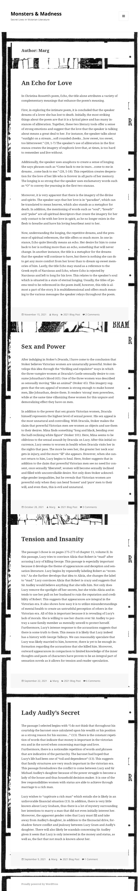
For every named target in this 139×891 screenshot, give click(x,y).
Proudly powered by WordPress (39, 884)
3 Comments (90, 507)
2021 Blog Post (71, 314)
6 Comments (93, 680)
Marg (55, 314)
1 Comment (91, 859)
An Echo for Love (46, 83)
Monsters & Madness (36, 13)
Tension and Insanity (52, 539)
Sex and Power (43, 346)
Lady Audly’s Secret (50, 713)
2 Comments (92, 314)
